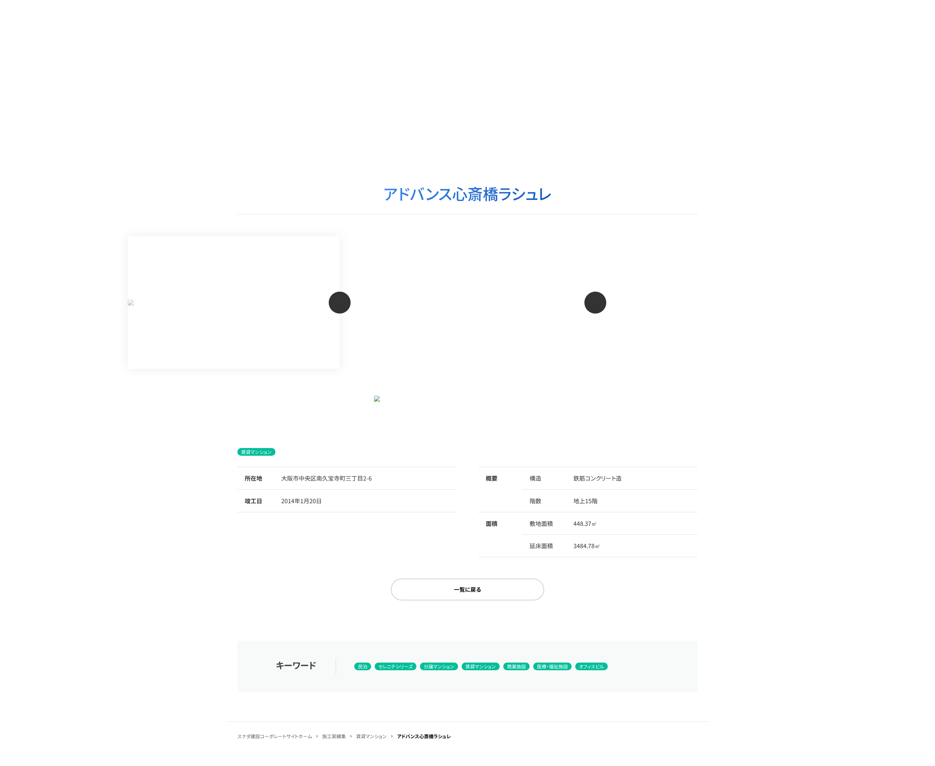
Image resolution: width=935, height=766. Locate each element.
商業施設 (516, 666)
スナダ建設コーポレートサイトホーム (274, 736)
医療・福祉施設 (552, 666)
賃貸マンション (256, 451)
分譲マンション (439, 666)
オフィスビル (591, 666)
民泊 (362, 666)
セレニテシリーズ (395, 666)
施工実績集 (334, 736)
